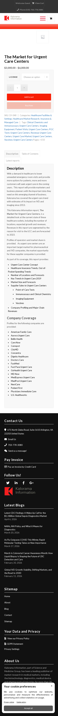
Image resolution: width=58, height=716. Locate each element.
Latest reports (12, 160)
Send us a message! (17, 451)
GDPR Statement (15, 644)
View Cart (39, 3)
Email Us (12, 439)
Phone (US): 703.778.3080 (31, 9)
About (7, 602)
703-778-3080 (15, 445)
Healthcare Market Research (26, 118)
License (13, 77)
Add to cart (29, 97)
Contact (8, 615)
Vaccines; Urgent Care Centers (18, 139)
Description (12, 153)
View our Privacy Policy (18, 638)
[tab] (12, 153)
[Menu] (41, 18)
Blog (6, 609)
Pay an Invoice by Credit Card (22, 466)
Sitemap (8, 621)
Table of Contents (30, 153)
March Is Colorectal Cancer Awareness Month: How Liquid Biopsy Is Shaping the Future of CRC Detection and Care (28, 556)
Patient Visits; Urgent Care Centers (31, 129)
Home (7, 596)
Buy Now (29, 105)
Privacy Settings (11, 649)
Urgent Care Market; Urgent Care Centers (32, 136)
